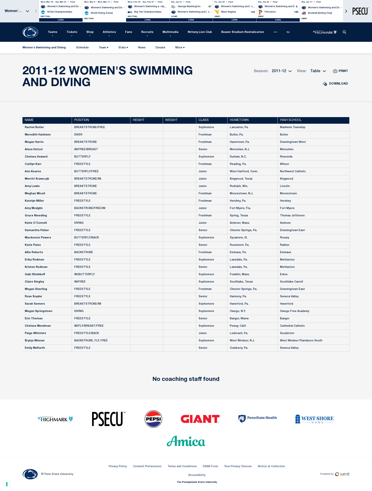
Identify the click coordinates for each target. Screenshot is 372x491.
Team (102, 47)
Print (343, 71)
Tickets (71, 32)
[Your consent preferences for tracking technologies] (6, 484)
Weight (171, 120)
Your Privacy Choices (238, 466)
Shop (90, 32)
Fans (128, 32)
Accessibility (196, 475)
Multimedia (170, 32)
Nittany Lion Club (200, 32)
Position (81, 120)
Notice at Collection (271, 466)
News (142, 47)
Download (338, 83)
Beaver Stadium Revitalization (242, 32)
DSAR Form (210, 466)
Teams (52, 32)
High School (290, 120)
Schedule (82, 47)
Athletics (109, 32)
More (178, 47)
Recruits (147, 32)
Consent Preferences (147, 466)
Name (29, 120)
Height (139, 120)
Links (61, 20)
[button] (346, 11)
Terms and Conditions (182, 466)
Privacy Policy (118, 466)
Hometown (239, 120)
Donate (160, 48)
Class (204, 120)
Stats (122, 47)
